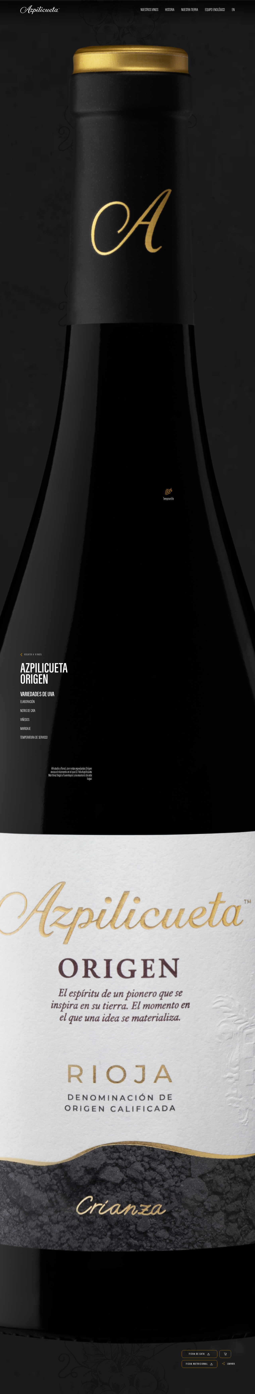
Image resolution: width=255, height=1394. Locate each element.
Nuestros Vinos (149, 9)
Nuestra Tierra (189, 9)
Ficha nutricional (197, 1363)
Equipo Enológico (215, 9)
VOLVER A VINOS (33, 654)
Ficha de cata (197, 1353)
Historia (169, 9)
